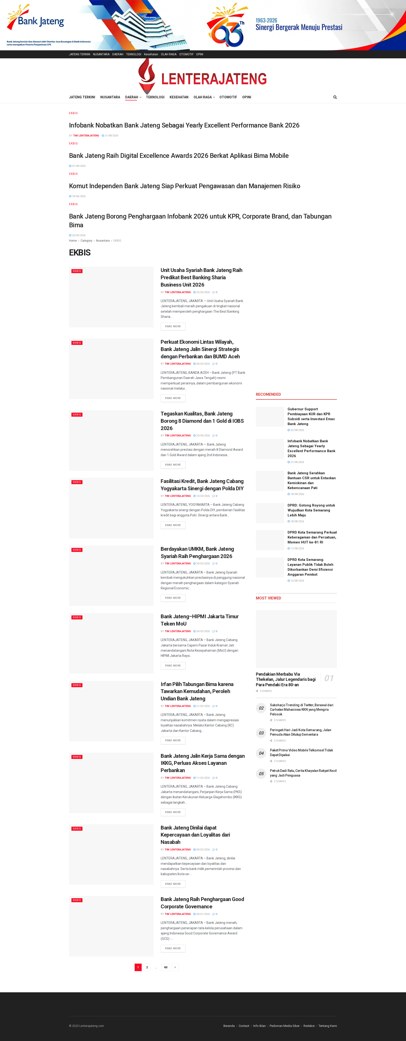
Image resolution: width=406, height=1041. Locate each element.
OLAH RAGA (168, 54)
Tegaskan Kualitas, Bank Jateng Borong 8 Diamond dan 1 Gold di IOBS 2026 (202, 421)
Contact (244, 1026)
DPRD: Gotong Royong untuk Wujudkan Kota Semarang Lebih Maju (311, 510)
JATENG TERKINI (79, 54)
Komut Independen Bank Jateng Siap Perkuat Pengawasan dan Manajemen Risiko (184, 186)
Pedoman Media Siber (285, 1026)
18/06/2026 (78, 196)
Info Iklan (259, 1026)
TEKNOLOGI (133, 54)
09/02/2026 (202, 849)
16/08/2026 (297, 580)
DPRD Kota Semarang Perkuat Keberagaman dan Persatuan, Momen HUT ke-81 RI (312, 537)
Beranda (229, 1026)
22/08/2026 (297, 430)
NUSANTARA (101, 54)
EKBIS (73, 113)
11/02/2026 (202, 777)
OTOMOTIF (186, 54)
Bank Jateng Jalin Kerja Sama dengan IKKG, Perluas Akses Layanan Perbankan (203, 763)
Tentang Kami (328, 1026)
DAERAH (117, 54)
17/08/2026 (297, 548)
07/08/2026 (78, 166)
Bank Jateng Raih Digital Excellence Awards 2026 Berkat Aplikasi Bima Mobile (179, 156)
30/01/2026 (202, 914)
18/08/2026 (297, 494)
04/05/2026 (202, 363)
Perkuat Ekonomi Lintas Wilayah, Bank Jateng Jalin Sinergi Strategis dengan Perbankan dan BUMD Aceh (200, 349)
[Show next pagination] (175, 967)
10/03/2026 (202, 496)
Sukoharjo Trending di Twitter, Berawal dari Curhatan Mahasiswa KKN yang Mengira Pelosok (301, 709)
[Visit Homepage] (203, 75)
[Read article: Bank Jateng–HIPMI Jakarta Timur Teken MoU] (111, 643)
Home (73, 240)
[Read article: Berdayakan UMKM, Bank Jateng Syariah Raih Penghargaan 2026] (111, 576)
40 (165, 967)
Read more (175, 326)
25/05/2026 (78, 235)
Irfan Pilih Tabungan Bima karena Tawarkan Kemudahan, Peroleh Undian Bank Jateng (197, 691)
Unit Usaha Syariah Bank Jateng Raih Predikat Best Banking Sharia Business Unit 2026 (201, 277)
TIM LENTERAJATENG (86, 135)
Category (86, 240)
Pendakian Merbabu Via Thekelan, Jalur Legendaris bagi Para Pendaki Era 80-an (286, 679)
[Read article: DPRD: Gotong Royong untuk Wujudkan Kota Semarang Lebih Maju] (270, 513)
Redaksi (309, 1026)
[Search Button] (335, 97)
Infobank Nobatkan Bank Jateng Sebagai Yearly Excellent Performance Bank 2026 (184, 125)
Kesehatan (151, 54)
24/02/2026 (202, 563)
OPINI (199, 54)
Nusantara (103, 240)
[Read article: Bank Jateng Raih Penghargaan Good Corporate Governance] (111, 926)
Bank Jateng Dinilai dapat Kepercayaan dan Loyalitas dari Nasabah (195, 835)
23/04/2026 (202, 435)
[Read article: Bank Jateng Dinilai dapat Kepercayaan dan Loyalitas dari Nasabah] (111, 854)
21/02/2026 (202, 706)
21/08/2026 (111, 135)
